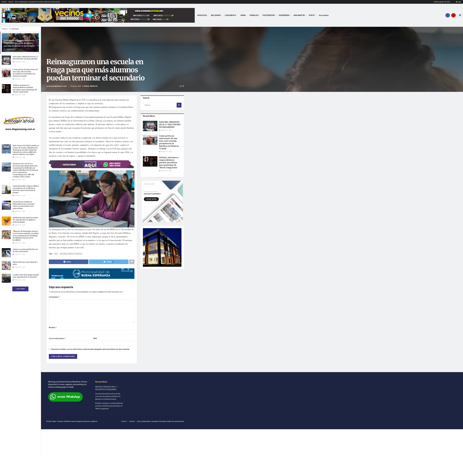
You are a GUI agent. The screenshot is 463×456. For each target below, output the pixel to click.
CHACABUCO (230, 15)
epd (55, 254)
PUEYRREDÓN (269, 15)
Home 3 (11, 2)
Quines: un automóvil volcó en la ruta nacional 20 (25, 250)
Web (95, 338)
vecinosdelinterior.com (57, 86)
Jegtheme (93, 421)
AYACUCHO (202, 15)
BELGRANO (216, 15)
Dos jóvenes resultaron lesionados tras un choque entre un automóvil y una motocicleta (24, 205)
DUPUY (312, 15)
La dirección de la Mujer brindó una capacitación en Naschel (26, 276)
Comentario (54, 297)
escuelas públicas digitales (71, 254)
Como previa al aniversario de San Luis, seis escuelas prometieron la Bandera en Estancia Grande (25, 72)
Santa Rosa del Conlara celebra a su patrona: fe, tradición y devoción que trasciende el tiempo (26, 189)
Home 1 (4, 2)
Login (459, 2)
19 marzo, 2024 (75, 86)
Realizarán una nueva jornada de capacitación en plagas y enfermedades (25, 219)
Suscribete (324, 15)
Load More (20, 289)
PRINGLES (254, 15)
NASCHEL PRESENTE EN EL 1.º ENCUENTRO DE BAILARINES (25, 58)
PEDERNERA (284, 15)
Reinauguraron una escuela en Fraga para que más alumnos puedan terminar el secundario (19, 43)
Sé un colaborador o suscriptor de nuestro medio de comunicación (37, 2)
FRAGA (86, 86)
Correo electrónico (57, 338)
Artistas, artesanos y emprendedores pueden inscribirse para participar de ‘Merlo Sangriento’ (25, 88)
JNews (54, 421)
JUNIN (242, 15)
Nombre (53, 327)
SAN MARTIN (299, 15)
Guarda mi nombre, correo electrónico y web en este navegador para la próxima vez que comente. (90, 349)
